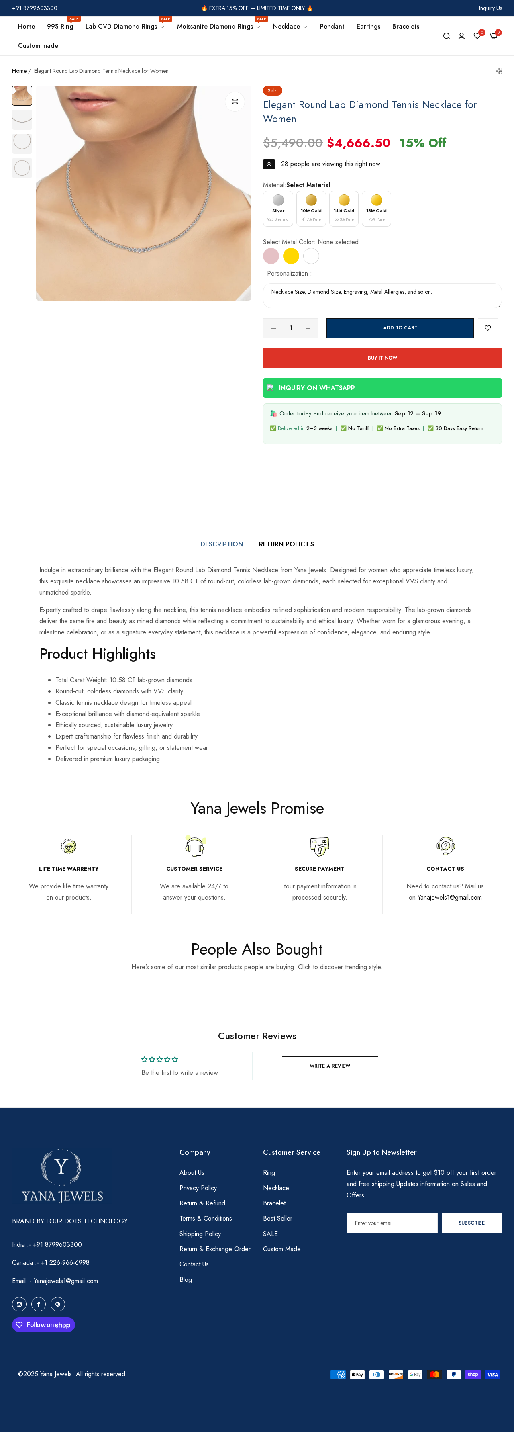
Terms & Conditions (205, 1218)
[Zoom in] (235, 102)
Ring (269, 1172)
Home (19, 71)
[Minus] (274, 328)
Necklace (276, 1188)
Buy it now (382, 358)
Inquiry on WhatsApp (317, 388)
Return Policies (286, 544)
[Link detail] (19, 1304)
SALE (270, 1233)
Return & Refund (202, 1203)
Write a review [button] (330, 1066)
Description (221, 544)
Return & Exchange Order (215, 1249)
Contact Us (194, 1264)
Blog (185, 1279)
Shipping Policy (200, 1233)
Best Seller (277, 1218)
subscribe (472, 1223)
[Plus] (308, 328)
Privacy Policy (198, 1188)
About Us (191, 1172)
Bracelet (274, 1203)
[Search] (446, 36)
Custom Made (282, 1249)
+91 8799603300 (57, 1244)
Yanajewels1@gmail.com (450, 897)
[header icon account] (461, 36)
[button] (488, 328)
